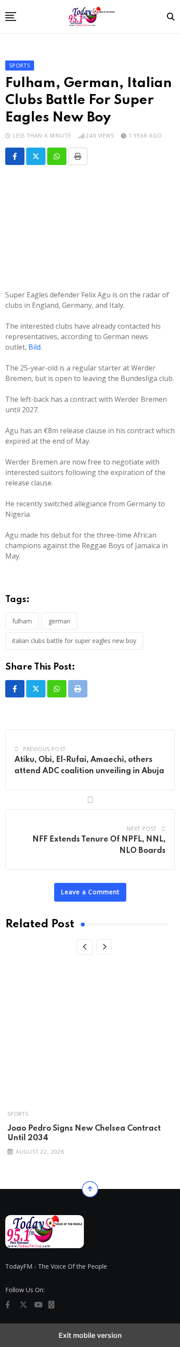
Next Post (142, 828)
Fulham (22, 621)
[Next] (104, 947)
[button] (10, 16)
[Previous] (85, 947)
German (59, 621)
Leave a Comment (90, 892)
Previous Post (44, 749)
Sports (17, 1114)
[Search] (171, 16)
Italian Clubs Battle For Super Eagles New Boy (74, 640)
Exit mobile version (90, 1335)
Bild (34, 347)
